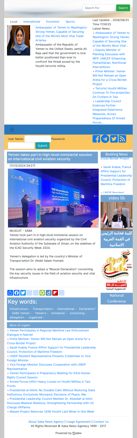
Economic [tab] (53, 21)
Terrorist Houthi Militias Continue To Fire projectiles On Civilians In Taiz (111, 92)
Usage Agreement (78, 421)
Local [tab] (13, 21)
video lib (117, 198)
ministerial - (58, 313)
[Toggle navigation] (12, 129)
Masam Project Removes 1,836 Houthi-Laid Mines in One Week (51, 411)
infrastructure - (19, 309)
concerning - (77, 313)
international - (66, 309)
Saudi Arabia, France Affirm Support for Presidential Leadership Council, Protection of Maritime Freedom (116, 173)
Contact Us (101, 421)
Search (123, 8)
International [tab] (31, 21)
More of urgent (19, 325)
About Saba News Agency (46, 421)
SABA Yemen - (21, 313)
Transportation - (43, 309)
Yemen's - (40, 313)
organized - (35, 317)
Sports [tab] (70, 21)
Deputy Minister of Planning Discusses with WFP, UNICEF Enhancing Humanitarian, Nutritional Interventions (109, 58)
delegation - (17, 317)
